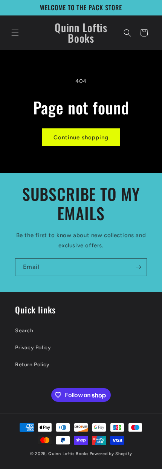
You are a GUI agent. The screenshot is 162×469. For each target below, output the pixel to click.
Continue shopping (81, 137)
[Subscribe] (138, 267)
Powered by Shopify (111, 453)
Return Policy (32, 364)
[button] (15, 33)
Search (24, 330)
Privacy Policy (33, 347)
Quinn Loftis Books (68, 453)
